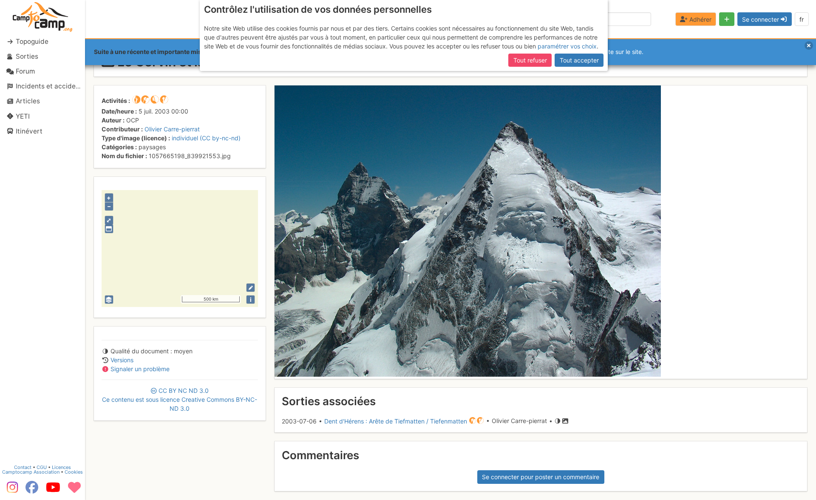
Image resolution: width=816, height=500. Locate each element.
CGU (42, 467)
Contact (22, 467)
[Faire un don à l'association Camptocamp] (74, 490)
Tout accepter (579, 60)
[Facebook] (32, 490)
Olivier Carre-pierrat (172, 129)
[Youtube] (53, 490)
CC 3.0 (179, 399)
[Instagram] (10, 490)
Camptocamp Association (31, 472)
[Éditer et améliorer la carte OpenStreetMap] (250, 288)
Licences (61, 467)
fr (801, 19)
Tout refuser (530, 60)
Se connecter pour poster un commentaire (540, 476)
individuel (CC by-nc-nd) (206, 138)
